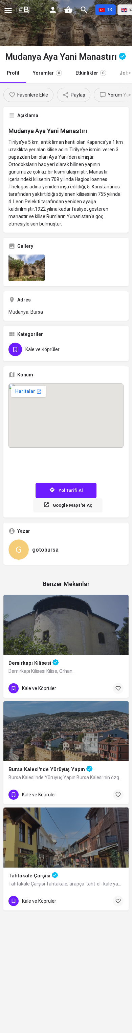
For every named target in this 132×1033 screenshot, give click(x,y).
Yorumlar (46, 73)
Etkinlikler (89, 73)
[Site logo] (23, 10)
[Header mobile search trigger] (84, 9)
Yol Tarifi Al (71, 490)
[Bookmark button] (118, 688)
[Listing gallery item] (26, 268)
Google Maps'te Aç (72, 505)
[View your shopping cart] (68, 9)
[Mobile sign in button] (52, 9)
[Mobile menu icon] (8, 10)
